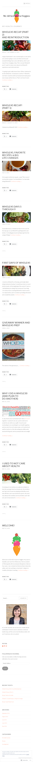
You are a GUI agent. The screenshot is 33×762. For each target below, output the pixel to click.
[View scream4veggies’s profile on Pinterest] (6, 646)
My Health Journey (6, 737)
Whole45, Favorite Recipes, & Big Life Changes (14, 155)
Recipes (4, 741)
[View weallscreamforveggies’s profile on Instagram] (4, 646)
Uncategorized (5, 744)
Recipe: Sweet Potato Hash (8, 701)
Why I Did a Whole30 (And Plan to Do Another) (14, 396)
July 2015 (4, 719)
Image (4, 52)
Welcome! (8, 525)
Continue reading (7, 80)
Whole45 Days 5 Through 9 (11, 208)
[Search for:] (10, 598)
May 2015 (4, 726)
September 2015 (6, 713)
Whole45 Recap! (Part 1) (7, 692)
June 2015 (4, 723)
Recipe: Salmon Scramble (7, 695)
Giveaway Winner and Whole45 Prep (16, 324)
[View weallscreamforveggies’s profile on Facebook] (2, 646)
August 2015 (5, 716)
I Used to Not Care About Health (13, 464)
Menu (28, 3)
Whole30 (27, 418)
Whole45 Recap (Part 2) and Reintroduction (11, 689)
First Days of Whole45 (16, 262)
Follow (5, 668)
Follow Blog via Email (10, 654)
